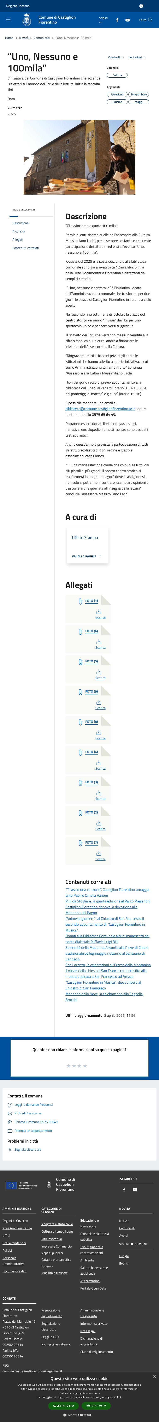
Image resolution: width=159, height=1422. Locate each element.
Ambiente (87, 1260)
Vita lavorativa (51, 1238)
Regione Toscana (18, 5)
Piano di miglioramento (96, 1351)
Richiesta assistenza (55, 1344)
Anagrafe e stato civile (57, 1223)
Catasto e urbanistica (56, 1259)
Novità (24, 37)
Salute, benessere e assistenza (94, 1270)
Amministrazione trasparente (92, 1313)
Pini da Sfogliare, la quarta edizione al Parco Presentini (108, 901)
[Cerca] (150, 19)
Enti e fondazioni (14, 1242)
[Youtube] (126, 20)
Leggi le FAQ (50, 1336)
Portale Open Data (93, 1288)
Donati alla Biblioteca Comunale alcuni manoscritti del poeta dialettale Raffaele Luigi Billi (107, 938)
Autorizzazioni (90, 1280)
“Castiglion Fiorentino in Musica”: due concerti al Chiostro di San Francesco (103, 985)
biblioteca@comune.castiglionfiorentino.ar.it (100, 408)
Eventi (123, 1263)
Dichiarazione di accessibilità (91, 1341)
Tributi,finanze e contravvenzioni (91, 1249)
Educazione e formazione (89, 1223)
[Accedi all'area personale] (141, 6)
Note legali (87, 1330)
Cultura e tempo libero (57, 1231)
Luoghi (124, 1256)
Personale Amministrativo (13, 1260)
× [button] (154, 1377)
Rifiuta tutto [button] (96, 1405)
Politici (7, 1250)
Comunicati (42, 37)
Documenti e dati (14, 1271)
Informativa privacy (94, 1323)
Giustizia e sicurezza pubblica (94, 1236)
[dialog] (79, 1397)
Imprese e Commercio (56, 1246)
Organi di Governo (15, 1220)
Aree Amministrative (17, 1228)
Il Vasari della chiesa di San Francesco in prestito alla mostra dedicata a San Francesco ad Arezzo (106, 973)
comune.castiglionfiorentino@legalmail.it (32, 1371)
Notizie (124, 1220)
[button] (79, 1415)
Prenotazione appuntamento (51, 1313)
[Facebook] (115, 20)
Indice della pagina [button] (24, 210)
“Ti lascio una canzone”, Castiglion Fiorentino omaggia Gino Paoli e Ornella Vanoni (107, 892)
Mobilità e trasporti (54, 1272)
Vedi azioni (135, 57)
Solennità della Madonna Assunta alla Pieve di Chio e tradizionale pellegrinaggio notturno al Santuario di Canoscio (106, 953)
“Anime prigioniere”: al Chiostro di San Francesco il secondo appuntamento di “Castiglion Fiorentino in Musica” (105, 924)
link (119, 1397)
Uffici (6, 1235)
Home (9, 37)
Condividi (114, 57)
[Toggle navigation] (8, 19)
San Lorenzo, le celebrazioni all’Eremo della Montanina (108, 965)
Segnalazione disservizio (50, 1326)
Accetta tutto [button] (63, 1406)
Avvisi (123, 1235)
